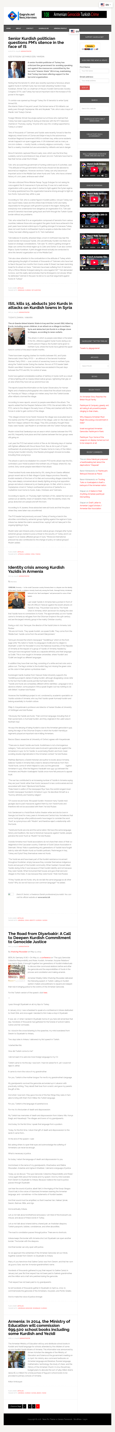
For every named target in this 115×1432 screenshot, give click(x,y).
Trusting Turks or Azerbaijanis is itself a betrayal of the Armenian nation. (93, 482)
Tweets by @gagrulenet (90, 348)
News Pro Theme (48, 1419)
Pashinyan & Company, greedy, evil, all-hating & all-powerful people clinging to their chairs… (94, 408)
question (37, 290)
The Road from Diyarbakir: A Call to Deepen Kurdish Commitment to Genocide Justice (39, 937)
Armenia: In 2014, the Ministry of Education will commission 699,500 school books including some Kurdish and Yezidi (39, 1327)
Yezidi (44, 1393)
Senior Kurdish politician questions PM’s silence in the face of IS (36, 42)
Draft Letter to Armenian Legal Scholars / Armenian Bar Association (91, 506)
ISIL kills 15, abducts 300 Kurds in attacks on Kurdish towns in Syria (40, 305)
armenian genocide (25, 1308)
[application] (94, 169)
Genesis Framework (65, 1419)
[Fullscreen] (106, 175)
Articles (20, 288)
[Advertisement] (94, 295)
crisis (27, 920)
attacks (21, 554)
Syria (33, 554)
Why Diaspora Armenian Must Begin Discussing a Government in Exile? (94, 420)
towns (37, 554)
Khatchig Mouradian (19, 952)
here (45, 993)
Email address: (86, 77)
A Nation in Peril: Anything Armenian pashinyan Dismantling (92, 494)
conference (46, 958)
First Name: (85, 67)
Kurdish (28, 290)
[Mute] (102, 175)
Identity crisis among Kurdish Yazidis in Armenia (36, 569)
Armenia (21, 920)
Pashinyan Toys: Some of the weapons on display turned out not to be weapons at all (94, 440)
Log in (85, 1419)
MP (33, 290)
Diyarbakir (36, 1308)
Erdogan (21, 290)
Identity (32, 920)
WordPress (77, 1419)
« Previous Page (15, 1406)
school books (36, 1393)
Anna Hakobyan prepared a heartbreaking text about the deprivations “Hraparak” (94, 462)
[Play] (83, 175)
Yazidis (44, 920)
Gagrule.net (22, 16)
